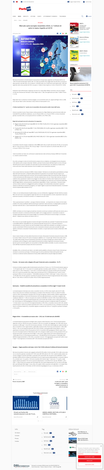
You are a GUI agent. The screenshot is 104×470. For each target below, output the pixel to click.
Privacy (17, 438)
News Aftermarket (18, 417)
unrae (16, 374)
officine (76, 102)
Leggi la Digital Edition (75, 1)
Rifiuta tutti (89, 460)
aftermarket (77, 98)
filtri (75, 106)
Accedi (89, 16)
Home (14, 16)
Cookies (17, 441)
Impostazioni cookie (89, 464)
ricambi (76, 94)
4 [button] (42, 421)
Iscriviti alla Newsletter (28, 1)
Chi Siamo (17, 433)
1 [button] (38, 421)
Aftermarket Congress (50, 16)
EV (25, 371)
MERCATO (25, 16)
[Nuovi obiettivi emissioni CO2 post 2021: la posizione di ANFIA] (80, 74)
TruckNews (62, 16)
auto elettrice (18, 371)
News (20, 20)
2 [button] (39, 421)
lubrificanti (77, 110)
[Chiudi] (101, 446)
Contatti (17, 435)
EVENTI (39, 16)
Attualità (25, 20)
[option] (26, 407)
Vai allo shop (88, 1)
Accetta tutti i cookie (89, 457)
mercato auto (32, 371)
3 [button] (41, 421)
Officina (32, 16)
